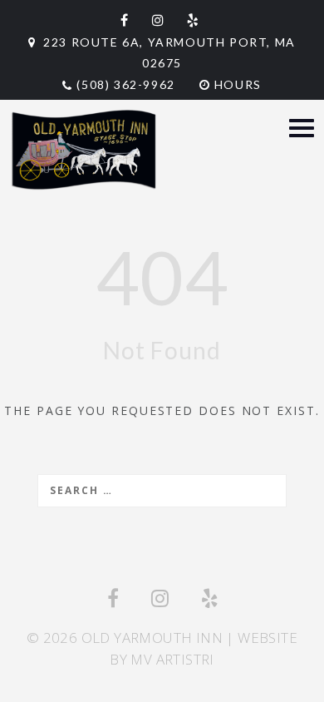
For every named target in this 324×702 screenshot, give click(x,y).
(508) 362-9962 (125, 84)
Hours (236, 84)
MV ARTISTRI (172, 659)
